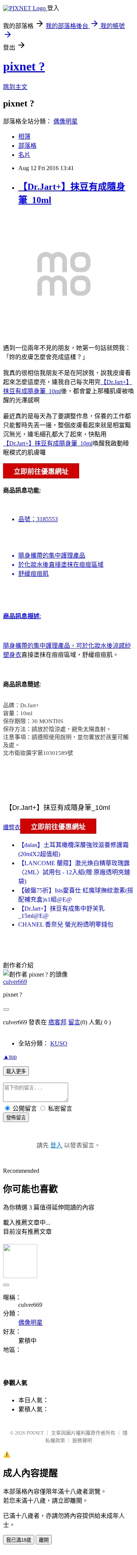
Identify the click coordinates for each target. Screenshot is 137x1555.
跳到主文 (15, 87)
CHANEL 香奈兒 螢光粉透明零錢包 (65, 924)
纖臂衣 (11, 827)
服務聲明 (82, 1440)
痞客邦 (57, 1022)
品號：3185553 (38, 519)
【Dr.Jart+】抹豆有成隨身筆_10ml (47, 443)
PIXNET (35, 1433)
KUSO (58, 1043)
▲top (10, 1056)
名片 (24, 155)
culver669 (15, 981)
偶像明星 (65, 121)
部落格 (27, 145)
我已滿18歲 (18, 1540)
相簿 (24, 136)
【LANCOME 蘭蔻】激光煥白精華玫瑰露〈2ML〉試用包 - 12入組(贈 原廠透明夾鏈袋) (74, 872)
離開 (44, 1540)
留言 (74, 1022)
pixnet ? (24, 66)
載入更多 (16, 1071)
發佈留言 (16, 1118)
